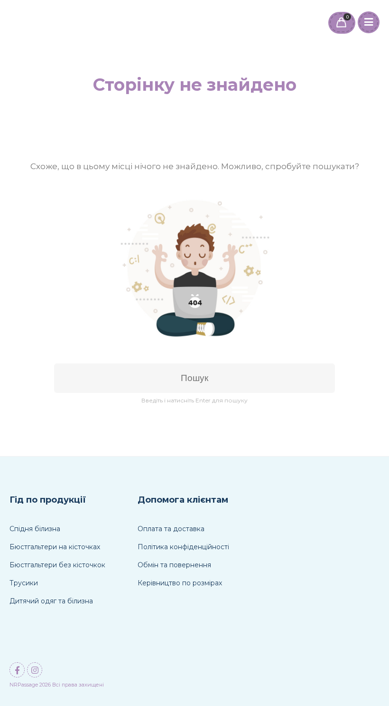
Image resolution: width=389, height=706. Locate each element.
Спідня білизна (34, 529)
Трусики (23, 583)
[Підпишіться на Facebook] (17, 669)
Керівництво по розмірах (180, 583)
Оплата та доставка (171, 529)
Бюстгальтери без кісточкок (57, 565)
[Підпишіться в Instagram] (34, 669)
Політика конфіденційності (183, 547)
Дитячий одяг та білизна (51, 601)
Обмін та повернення (174, 565)
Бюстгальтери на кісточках (54, 547)
